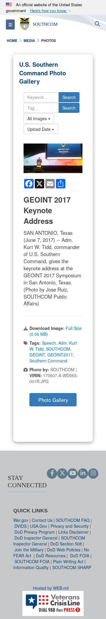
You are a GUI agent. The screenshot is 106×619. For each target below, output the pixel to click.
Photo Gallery (53, 399)
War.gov (20, 520)
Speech (49, 343)
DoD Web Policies (63, 550)
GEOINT (37, 355)
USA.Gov (38, 526)
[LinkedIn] (83, 473)
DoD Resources (50, 555)
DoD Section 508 (66, 544)
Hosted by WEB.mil (51, 588)
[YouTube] (72, 473)
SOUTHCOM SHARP (71, 567)
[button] (51, 11)
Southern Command (48, 361)
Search (69, 97)
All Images (37, 118)
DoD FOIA (79, 555)
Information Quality (31, 567)
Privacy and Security (70, 526)
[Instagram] (93, 473)
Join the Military (29, 550)
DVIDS (20, 526)
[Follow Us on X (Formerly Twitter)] (62, 473)
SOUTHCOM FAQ (73, 520)
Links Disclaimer (73, 532)
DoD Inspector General (35, 538)
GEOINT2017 (60, 355)
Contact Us (42, 520)
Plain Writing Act (68, 561)
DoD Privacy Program (34, 532)
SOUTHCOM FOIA (31, 561)
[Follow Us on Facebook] (52, 473)
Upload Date (39, 129)
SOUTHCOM (58, 349)
